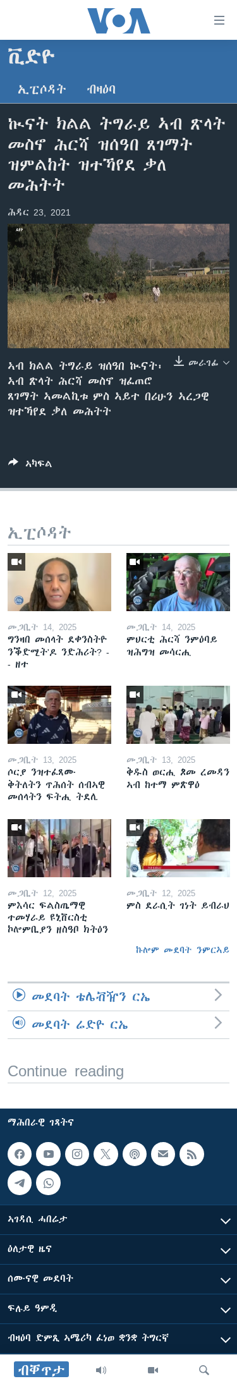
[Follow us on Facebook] (20, 1154)
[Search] (204, 1370)
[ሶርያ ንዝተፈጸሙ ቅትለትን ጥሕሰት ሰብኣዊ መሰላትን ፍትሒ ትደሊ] (59, 715)
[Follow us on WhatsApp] (48, 1183)
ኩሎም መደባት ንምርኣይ (182, 950)
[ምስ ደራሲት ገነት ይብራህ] (178, 848)
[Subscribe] (163, 1154)
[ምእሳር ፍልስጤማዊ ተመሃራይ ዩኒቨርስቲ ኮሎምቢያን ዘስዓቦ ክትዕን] (59, 848)
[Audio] (101, 1370)
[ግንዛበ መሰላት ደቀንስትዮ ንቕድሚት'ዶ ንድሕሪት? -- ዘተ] (59, 582)
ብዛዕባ (101, 89)
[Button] (30, 466)
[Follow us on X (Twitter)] (106, 1154)
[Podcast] (135, 1154)
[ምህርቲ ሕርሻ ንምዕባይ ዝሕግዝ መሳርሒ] (178, 582)
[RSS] (191, 1154)
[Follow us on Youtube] (48, 1154)
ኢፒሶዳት (42, 89)
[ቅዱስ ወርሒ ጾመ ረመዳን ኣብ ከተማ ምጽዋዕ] (178, 715)
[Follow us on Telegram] (20, 1183)
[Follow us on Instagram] (77, 1154)
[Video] (153, 1370)
